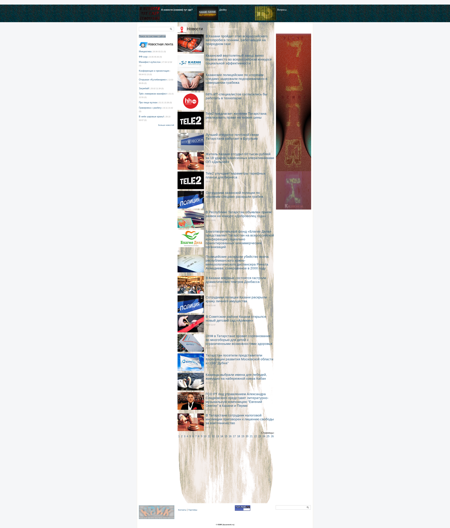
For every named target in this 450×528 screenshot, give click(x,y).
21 (251, 436)
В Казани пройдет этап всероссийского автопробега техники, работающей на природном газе (237, 40)
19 (243, 436)
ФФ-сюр (143, 56)
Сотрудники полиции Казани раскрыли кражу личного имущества (236, 299)
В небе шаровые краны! (151, 116)
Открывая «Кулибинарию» (153, 79)
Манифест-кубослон (149, 62)
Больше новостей (166, 125)
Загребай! (144, 88)
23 (260, 436)
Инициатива (145, 51)
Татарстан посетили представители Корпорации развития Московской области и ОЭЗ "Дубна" (239, 359)
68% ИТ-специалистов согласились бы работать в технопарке (236, 96)
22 (255, 436)
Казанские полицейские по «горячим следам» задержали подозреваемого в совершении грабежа (236, 78)
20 (247, 436)
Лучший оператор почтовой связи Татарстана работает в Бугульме (232, 136)
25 (268, 436)
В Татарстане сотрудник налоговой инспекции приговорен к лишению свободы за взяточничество (240, 419)
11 (209, 436)
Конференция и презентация (154, 70)
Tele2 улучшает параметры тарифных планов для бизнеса (236, 175)
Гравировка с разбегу (150, 107)
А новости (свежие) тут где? (177, 9)
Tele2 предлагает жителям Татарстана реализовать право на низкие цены (236, 115)
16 (230, 436)
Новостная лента (160, 44)
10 (205, 436)
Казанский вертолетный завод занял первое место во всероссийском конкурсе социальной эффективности (239, 59)
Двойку (223, 9)
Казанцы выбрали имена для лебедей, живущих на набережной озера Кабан (236, 376)
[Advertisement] (226, 474)
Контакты (182, 510)
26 (272, 436)
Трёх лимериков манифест (153, 93)
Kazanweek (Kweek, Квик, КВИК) (157, 514)
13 (217, 436)
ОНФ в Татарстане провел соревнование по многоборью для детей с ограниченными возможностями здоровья (239, 340)
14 (222, 436)
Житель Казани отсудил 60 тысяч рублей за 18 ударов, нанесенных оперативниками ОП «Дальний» (240, 158)
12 (213, 436)
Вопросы (282, 9)
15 (226, 436)
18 (238, 436)
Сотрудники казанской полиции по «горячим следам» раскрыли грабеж (234, 194)
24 (264, 436)
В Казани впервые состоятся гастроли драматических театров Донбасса (236, 280)
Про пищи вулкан (148, 102)
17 (234, 436)
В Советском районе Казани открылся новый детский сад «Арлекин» (236, 318)
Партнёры (192, 510)
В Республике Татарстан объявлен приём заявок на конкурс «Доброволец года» (238, 214)
